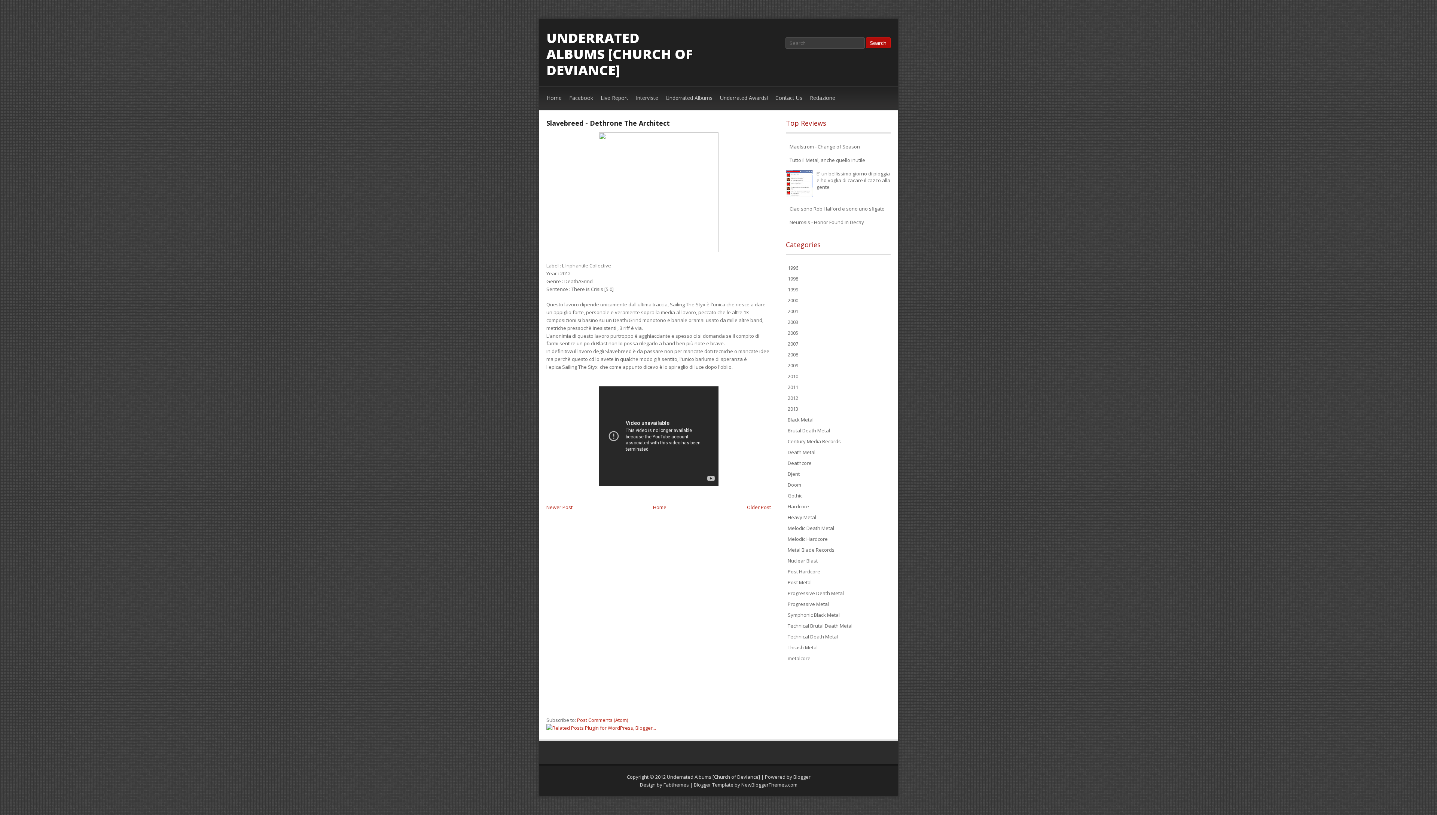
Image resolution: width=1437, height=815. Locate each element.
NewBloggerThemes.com (769, 784)
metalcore (799, 658)
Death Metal (801, 452)
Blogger (802, 776)
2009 (793, 365)
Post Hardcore (804, 571)
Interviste (647, 97)
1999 (793, 289)
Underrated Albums (689, 97)
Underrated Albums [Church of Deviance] (619, 54)
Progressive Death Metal (816, 593)
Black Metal (801, 419)
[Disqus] (658, 617)
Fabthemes (676, 784)
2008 (793, 354)
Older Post (759, 507)
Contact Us (788, 97)
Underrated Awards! (744, 97)
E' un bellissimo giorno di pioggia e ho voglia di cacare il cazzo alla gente (853, 180)
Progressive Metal (808, 604)
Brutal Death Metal (809, 430)
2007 (793, 343)
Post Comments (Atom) (602, 720)
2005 (793, 333)
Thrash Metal (803, 647)
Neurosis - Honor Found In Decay (827, 222)
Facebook (581, 97)
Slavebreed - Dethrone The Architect (608, 123)
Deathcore (800, 463)
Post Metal (800, 582)
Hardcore (798, 506)
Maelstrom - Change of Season (825, 146)
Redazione (822, 97)
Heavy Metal (802, 517)
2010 (793, 376)
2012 (793, 398)
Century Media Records (814, 441)
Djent (794, 474)
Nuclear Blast (803, 560)
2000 (793, 300)
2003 (793, 322)
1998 (793, 278)
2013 (793, 408)
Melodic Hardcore (808, 539)
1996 (793, 267)
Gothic (795, 495)
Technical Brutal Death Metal (820, 625)
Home (554, 97)
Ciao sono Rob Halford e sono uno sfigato (837, 208)
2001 (793, 311)
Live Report (614, 97)
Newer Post (559, 507)
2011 (793, 387)
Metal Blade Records (811, 549)
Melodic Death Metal (811, 528)
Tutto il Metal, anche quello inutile (827, 160)
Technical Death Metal (813, 636)
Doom (794, 484)
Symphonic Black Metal (814, 615)
